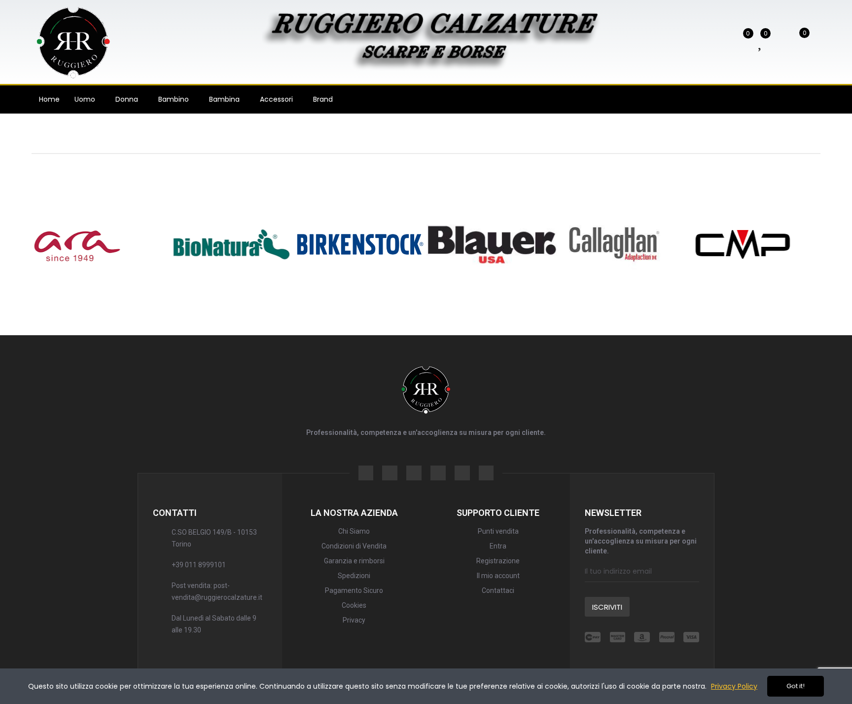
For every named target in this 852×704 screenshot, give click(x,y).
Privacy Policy (734, 686)
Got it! (795, 686)
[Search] (713, 41)
